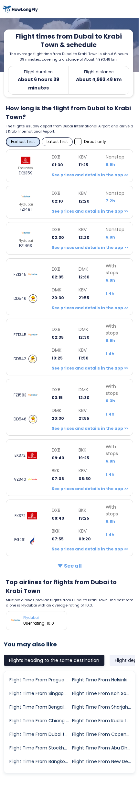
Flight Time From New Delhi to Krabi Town (103, 761)
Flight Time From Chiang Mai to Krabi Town (40, 720)
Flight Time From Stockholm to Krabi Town (40, 748)
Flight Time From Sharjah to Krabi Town (103, 707)
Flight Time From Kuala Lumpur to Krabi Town (103, 720)
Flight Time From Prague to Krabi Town (40, 680)
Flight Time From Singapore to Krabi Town (40, 693)
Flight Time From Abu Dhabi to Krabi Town (103, 748)
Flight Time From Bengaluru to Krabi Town (40, 707)
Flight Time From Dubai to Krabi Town (40, 734)
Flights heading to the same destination (54, 660)
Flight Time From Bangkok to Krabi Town (40, 761)
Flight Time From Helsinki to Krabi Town (103, 680)
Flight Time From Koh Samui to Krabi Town (103, 693)
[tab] (54, 660)
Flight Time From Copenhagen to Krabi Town (103, 734)
